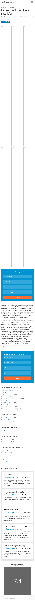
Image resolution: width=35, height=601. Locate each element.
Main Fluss (4, 431)
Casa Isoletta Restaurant (7, 419)
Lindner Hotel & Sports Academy (14, 546)
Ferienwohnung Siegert (11, 509)
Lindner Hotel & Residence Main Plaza (16, 527)
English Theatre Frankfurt (7, 457)
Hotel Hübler (8, 474)
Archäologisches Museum (7, 407)
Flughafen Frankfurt (6, 440)
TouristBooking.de (7, 2)
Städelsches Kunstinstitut (7, 390)
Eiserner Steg (4, 400)
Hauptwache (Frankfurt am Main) (9, 459)
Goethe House (5, 453)
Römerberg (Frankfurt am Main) (9, 409)
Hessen (15, 16)
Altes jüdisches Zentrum (7, 402)
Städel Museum (5, 392)
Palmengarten (4, 463)
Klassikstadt (4, 465)
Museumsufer (4, 396)
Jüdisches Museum (6, 405)
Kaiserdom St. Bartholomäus (8, 451)
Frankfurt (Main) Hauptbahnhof (9, 461)
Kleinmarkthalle (5, 455)
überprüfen (18, 297)
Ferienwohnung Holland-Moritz (14, 492)
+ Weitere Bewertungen (9, 598)
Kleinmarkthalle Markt (6, 422)
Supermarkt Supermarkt (7, 417)
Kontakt (6, 21)
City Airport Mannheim (7, 442)
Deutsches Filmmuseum (7, 394)
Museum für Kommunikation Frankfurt (11, 398)
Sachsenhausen (24, 16)
